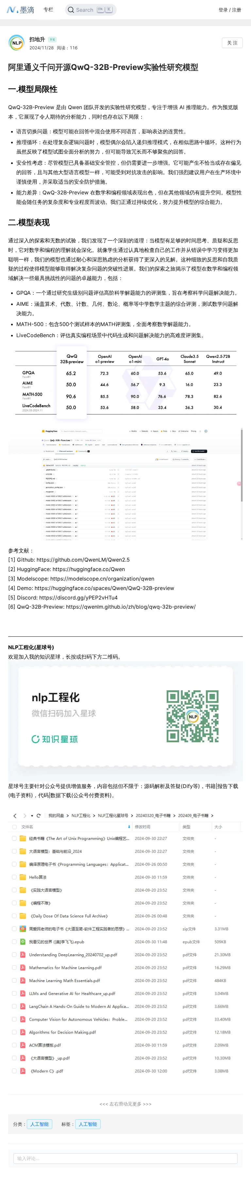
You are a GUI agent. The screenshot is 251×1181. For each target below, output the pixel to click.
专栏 (48, 9)
